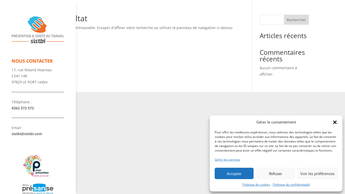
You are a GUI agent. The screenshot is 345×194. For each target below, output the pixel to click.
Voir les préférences (317, 173)
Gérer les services (227, 159)
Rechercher (296, 19)
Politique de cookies (256, 184)
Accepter (234, 173)
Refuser (275, 173)
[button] (334, 122)
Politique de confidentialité (291, 184)
